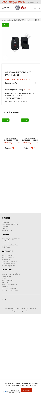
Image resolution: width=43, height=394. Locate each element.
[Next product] (38, 20)
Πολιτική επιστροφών (9, 340)
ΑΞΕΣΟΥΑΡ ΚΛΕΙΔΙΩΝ (24, 93)
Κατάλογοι (5, 321)
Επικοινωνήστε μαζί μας (10, 302)
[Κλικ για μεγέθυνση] (5, 57)
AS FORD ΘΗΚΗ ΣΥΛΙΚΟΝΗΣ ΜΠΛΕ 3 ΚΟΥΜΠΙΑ (11, 278)
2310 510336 (9, 358)
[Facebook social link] (16, 101)
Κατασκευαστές (7, 309)
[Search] (35, 8)
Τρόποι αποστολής (8, 336)
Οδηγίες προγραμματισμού (11, 317)
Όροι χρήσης (6, 338)
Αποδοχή (26, 390)
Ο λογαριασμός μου (8, 344)
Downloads (5, 319)
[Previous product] (33, 20)
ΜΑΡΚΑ (20, 98)
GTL (29, 20)
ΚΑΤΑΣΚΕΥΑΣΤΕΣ (19, 20)
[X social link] (18, 101)
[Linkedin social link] (24, 101)
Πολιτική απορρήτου (8, 342)
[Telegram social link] (26, 101)
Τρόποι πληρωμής (8, 334)
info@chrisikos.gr (11, 362)
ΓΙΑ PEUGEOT (16, 96)
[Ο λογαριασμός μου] (39, 8)
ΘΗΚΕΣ (23, 96)
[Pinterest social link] (21, 101)
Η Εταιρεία (5, 300)
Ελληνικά (10, 392)
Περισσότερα (14, 390)
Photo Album (6, 325)
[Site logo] (21, 7)
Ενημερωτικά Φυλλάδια (10, 323)
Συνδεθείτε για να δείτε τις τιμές (17, 79)
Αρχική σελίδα (6, 20)
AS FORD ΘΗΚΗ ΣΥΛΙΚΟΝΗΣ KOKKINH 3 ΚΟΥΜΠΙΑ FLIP (30, 278)
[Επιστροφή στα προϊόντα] (36, 20)
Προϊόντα (5, 307)
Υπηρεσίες (5, 304)
